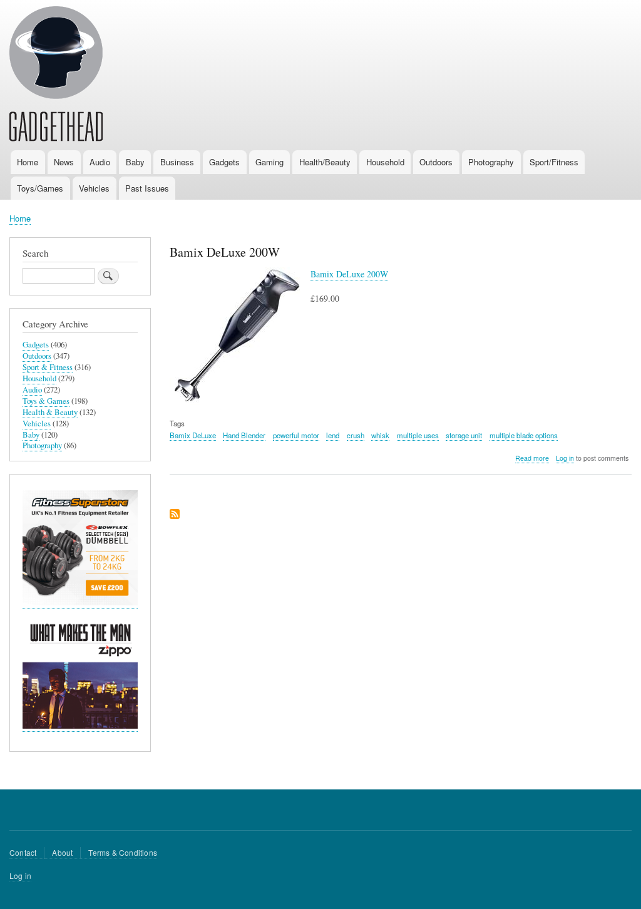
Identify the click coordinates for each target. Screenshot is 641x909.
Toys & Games (46, 401)
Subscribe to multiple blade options (175, 515)
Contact (22, 852)
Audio (100, 162)
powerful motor (296, 435)
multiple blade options (524, 435)
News (64, 162)
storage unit (464, 435)
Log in (565, 458)
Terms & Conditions (122, 852)
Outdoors (436, 162)
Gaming (269, 162)
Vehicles (94, 188)
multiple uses (418, 435)
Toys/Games (40, 188)
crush (355, 435)
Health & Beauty (50, 412)
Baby (135, 162)
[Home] (56, 75)
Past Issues (147, 188)
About (62, 852)
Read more (532, 458)
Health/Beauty (325, 162)
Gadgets (224, 162)
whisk (380, 435)
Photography (491, 162)
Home (27, 162)
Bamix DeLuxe (193, 435)
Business (177, 162)
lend (332, 435)
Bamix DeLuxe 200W (349, 274)
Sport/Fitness (554, 162)
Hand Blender (244, 435)
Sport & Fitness (48, 367)
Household (385, 162)
